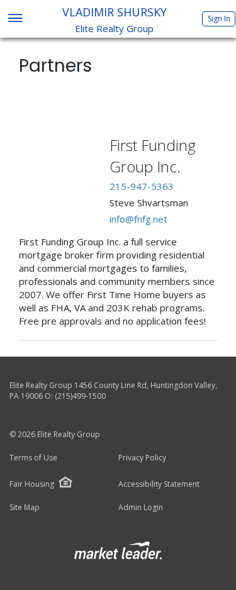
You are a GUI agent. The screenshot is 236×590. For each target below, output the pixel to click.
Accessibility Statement (158, 484)
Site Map (24, 508)
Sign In (219, 18)
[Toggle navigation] (15, 19)
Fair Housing (31, 484)
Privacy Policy (142, 458)
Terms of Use (33, 458)
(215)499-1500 (80, 396)
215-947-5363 (142, 186)
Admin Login (140, 508)
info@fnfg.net (138, 219)
